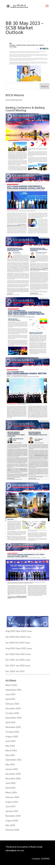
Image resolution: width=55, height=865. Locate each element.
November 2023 (13, 727)
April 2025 (10, 699)
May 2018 (10, 825)
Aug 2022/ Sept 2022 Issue (19, 648)
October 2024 (12, 713)
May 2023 (10, 745)
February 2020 (12, 797)
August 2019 (12, 802)
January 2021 (12, 769)
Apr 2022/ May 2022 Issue (18, 654)
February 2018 (12, 829)
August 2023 (12, 736)
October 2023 (12, 731)
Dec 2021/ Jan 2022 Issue (18, 659)
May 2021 (10, 764)
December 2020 (13, 773)
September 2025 (14, 689)
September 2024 (14, 717)
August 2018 (12, 820)
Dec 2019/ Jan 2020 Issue (18, 665)
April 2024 (10, 722)
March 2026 (11, 685)
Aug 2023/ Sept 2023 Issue (19, 631)
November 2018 (13, 815)
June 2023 (10, 741)
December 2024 (13, 708)
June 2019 (10, 806)
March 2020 (11, 792)
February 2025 (12, 703)
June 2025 (10, 694)
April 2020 (10, 787)
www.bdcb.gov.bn (14, 99)
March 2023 (11, 750)
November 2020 (13, 778)
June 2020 (10, 783)
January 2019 (12, 811)
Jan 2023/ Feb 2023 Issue (18, 642)
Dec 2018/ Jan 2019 (15, 671)
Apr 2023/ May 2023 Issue (18, 636)
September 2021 (14, 759)
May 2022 (10, 755)
